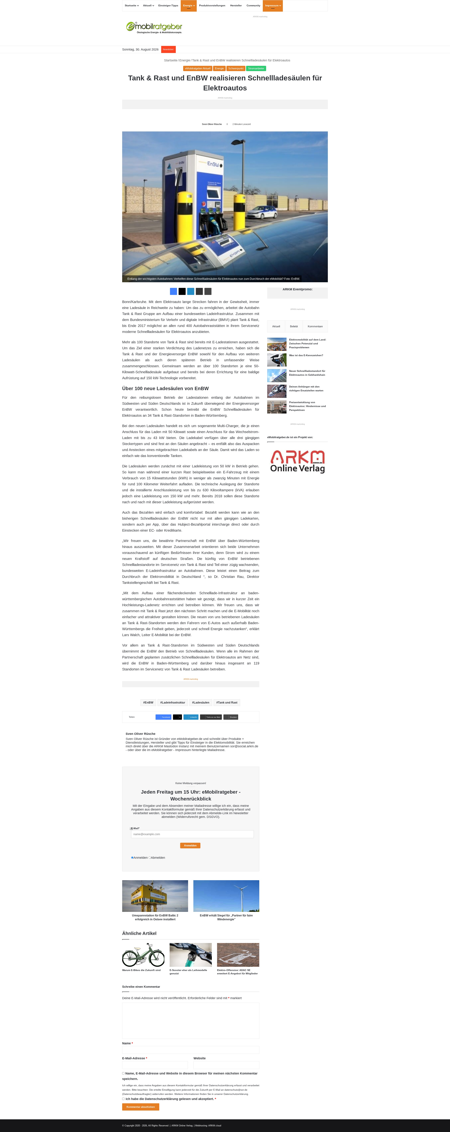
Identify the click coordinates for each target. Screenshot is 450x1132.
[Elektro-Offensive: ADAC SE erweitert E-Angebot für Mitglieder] (238, 955)
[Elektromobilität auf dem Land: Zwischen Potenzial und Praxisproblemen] (277, 344)
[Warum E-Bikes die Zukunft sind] (143, 955)
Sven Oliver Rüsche (212, 124)
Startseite (130, 5)
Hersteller (236, 5)
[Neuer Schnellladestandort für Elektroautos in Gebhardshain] (277, 375)
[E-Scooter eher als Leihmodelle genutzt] (191, 955)
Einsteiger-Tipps (168, 5)
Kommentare (315, 326)
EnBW (149, 702)
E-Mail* (135, 828)
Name (127, 1043)
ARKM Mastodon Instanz (171, 746)
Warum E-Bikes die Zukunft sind (141, 970)
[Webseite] (128, 756)
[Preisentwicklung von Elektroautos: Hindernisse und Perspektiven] (277, 407)
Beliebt (294, 326)
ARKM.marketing (260, 16)
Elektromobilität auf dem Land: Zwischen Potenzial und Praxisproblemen (307, 343)
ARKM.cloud (214, 1125)
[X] (182, 291)
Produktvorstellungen (212, 5)
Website (200, 1058)
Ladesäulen (201, 702)
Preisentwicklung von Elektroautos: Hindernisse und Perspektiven (307, 406)
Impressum (271, 5)
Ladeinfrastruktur (173, 702)
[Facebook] (173, 291)
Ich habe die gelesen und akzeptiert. (171, 1099)
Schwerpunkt (235, 68)
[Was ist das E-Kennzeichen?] (277, 360)
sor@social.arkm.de (244, 746)
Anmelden (190, 845)
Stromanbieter (256, 68)
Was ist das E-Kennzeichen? (306, 355)
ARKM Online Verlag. (182, 1125)
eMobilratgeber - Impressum (171, 750)
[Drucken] (207, 291)
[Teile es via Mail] (199, 291)
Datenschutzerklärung (218, 809)
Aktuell (147, 5)
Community (253, 5)
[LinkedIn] (190, 291)
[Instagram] (149, 756)
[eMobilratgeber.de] (154, 28)
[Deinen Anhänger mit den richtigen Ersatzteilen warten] (277, 391)
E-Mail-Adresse (134, 1058)
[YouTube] (145, 756)
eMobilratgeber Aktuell (197, 68)
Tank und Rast (227, 702)
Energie (187, 5)
